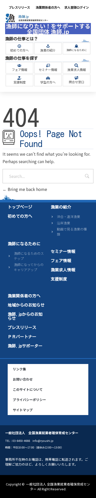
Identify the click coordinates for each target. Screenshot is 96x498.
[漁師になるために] (76, 46)
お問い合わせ (23, 379)
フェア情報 (19, 69)
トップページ (20, 207)
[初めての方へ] (19, 46)
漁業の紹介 (48, 50)
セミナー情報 (48, 69)
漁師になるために (76, 50)
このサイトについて (28, 389)
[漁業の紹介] (48, 46)
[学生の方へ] (48, 78)
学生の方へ (48, 82)
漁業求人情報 (76, 69)
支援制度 (19, 82)
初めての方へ (19, 50)
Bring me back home (27, 189)
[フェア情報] (19, 65)
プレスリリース (19, 7)
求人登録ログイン (76, 7)
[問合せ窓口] (76, 78)
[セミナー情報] (48, 65)
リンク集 (19, 369)
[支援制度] (19, 78)
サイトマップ (23, 409)
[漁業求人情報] (76, 65)
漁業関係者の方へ (48, 7)
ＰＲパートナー (22, 337)
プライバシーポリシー (29, 399)
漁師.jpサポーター (25, 346)
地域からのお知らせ (26, 305)
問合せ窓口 (76, 82)
